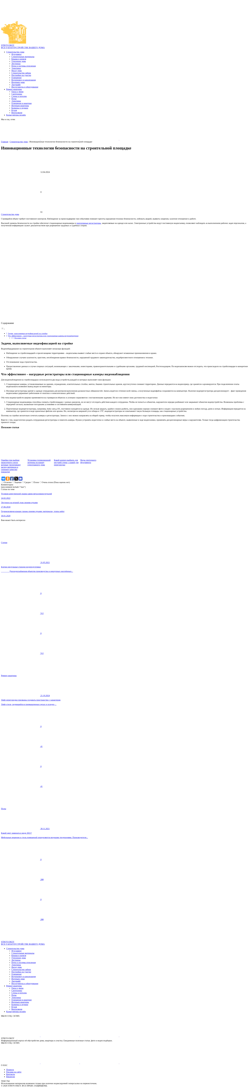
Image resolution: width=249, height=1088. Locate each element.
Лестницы (15, 64)
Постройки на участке (21, 75)
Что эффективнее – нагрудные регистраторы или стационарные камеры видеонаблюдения (43, 336)
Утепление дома (18, 61)
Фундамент (16, 54)
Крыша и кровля (18, 59)
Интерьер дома (18, 82)
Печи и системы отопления (23, 66)
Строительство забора (21, 73)
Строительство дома (15, 52)
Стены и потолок (19, 96)
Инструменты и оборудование (24, 87)
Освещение (16, 78)
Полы (13, 99)
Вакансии (10, 1077)
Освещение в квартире (21, 103)
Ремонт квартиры (14, 89)
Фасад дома (16, 71)
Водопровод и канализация (23, 80)
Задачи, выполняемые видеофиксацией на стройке (27, 333)
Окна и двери (17, 92)
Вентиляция (16, 113)
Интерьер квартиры (20, 106)
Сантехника (16, 94)
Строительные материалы (22, 57)
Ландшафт (16, 85)
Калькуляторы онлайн (16, 115)
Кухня (14, 110)
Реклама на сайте (13, 1072)
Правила (10, 1070)
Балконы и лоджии (19, 108)
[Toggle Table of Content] (3, 329)
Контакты (10, 1074)
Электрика (16, 68)
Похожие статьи (20, 338)
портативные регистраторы (89, 223)
